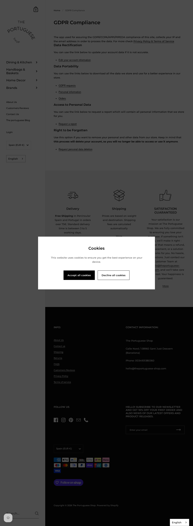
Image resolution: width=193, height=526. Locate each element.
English (177, 522)
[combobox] (179, 522)
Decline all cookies (114, 275)
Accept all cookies (79, 275)
